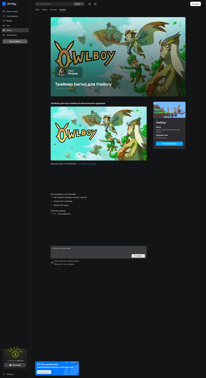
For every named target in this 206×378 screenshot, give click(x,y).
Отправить (138, 256)
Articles (53, 9)
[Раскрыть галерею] (99, 133)
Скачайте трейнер (87, 163)
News (44, 9)
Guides (62, 9)
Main (37, 9)
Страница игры (169, 144)
